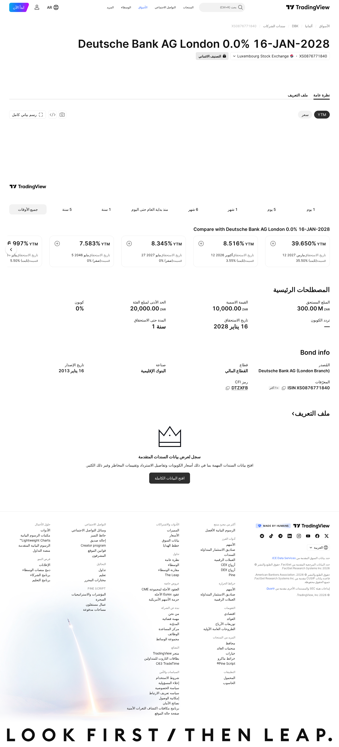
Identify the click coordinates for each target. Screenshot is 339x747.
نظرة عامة (172, 560)
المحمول (229, 678)
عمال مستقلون (96, 604)
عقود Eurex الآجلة (167, 594)
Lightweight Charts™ (35, 540)
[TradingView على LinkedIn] (289, 536)
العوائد (231, 619)
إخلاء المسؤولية (168, 683)
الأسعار (174, 535)
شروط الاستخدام (167, 678)
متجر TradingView (166, 653)
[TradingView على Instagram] (299, 536)
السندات (229, 555)
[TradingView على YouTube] (308, 536)
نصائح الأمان (171, 703)
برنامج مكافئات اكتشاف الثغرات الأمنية (153, 708)
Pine (232, 575)
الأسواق (142, 7)
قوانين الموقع (97, 550)
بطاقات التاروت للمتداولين (161, 658)
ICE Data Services (284, 558)
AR (49, 7)
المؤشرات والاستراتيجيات (88, 594)
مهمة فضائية (170, 619)
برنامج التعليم (41, 580)
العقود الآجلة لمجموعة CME (160, 589)
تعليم (102, 575)
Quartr (271, 588)
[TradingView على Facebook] (317, 536)
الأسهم (230, 544)
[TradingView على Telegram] (280, 536)
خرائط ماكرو (226, 658)
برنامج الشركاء (40, 575)
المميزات (173, 530)
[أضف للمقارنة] (273, 243)
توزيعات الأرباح (225, 624)
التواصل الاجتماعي (165, 7)
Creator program (93, 545)
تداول (102, 570)
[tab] (322, 115)
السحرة (101, 599)
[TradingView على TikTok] (271, 536)
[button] (180, 7)
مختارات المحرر (95, 580)
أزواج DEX (228, 570)
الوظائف (173, 634)
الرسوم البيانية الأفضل (220, 530)
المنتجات (188, 7)
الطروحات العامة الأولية (219, 629)
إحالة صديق (98, 540)
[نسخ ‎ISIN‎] (284, 388)
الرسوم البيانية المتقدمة (34, 545)
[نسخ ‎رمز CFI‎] (228, 388)
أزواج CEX (228, 565)
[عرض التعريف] (303, 302)
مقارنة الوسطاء (168, 570)
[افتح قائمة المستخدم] (37, 7)
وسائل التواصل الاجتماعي (88, 530)
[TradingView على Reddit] (262, 536)
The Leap (172, 575)
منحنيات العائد (226, 648)
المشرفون (99, 555)
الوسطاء (126, 7)
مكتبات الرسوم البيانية (35, 535)
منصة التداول (41, 550)
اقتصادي (229, 614)
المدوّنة (174, 624)
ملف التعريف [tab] (298, 95)
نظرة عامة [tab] (321, 95)
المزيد (110, 7)
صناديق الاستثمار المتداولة (217, 549)
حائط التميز (98, 535)
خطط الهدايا (171, 545)
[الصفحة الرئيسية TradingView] (308, 7)
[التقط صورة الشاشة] (62, 115)
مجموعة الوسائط (167, 639)
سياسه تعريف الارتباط (164, 693)
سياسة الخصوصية (167, 688)
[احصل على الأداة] (52, 115)
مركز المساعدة (169, 629)
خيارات (230, 653)
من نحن (173, 614)
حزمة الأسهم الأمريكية (164, 599)
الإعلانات (44, 565)
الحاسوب (229, 683)
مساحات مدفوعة (94, 609)
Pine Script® (226, 663)
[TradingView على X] (326, 536)
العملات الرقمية (224, 560)
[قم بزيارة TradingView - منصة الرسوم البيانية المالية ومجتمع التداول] (28, 186)
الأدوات (45, 530)
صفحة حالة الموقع (167, 713)
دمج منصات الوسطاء (36, 570)
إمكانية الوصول (169, 698)
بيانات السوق (170, 540)
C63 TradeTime (167, 663)
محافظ (230, 643)
